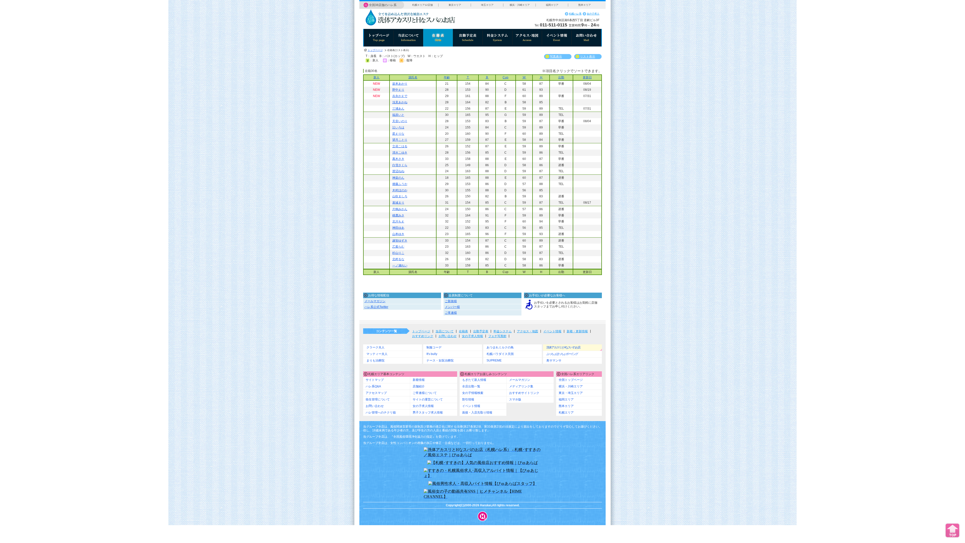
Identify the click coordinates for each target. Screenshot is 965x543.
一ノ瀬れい (399, 265)
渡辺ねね (398, 171)
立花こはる (399, 146)
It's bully (431, 354)
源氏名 (412, 77)
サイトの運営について (428, 399)
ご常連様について (425, 393)
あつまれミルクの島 (500, 347)
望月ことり (399, 140)
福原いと (398, 115)
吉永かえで (399, 96)
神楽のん (398, 177)
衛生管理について (378, 399)
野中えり (398, 90)
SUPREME (494, 360)
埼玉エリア (487, 5)
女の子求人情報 (472, 336)
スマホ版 (515, 399)
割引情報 (468, 399)
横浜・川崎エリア (520, 5)
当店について (445, 331)
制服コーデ (434, 347)
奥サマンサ (553, 360)
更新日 (587, 77)
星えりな (398, 133)
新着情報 (419, 380)
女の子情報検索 (472, 393)
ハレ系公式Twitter (376, 307)
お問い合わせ (448, 336)
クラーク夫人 (375, 347)
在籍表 (463, 331)
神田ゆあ (398, 228)
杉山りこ (398, 253)
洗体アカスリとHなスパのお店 (563, 347)
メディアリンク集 (521, 386)
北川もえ (398, 221)
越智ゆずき (399, 240)
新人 (376, 77)
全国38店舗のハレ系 (383, 5)
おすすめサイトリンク (524, 393)
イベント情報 (552, 331)
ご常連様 (451, 312)
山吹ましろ (399, 196)
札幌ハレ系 (575, 13)
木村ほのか (399, 190)
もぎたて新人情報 (474, 380)
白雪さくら (399, 165)
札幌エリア (566, 412)
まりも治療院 (375, 360)
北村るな (398, 259)
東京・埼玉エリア (571, 393)
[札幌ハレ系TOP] (482, 516)
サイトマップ (375, 380)
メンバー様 (452, 307)
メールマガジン (374, 301)
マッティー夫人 (377, 354)
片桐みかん (399, 209)
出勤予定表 (480, 331)
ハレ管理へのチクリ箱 (381, 412)
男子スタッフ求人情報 (428, 412)
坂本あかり (399, 83)
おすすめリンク (422, 336)
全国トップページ (571, 380)
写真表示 (556, 56)
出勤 (561, 77)
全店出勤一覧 (471, 386)
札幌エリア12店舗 (422, 5)
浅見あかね (399, 102)
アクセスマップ (376, 393)
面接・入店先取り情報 (477, 412)
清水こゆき (399, 152)
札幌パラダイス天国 (500, 354)
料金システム (503, 331)
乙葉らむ (398, 246)
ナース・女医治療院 (440, 360)
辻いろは (398, 127)
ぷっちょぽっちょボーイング (562, 354)
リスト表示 (587, 56)
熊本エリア (584, 5)
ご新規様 (451, 301)
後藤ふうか (399, 184)
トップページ (375, 50)
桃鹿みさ (398, 215)
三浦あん (398, 108)
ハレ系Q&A (373, 386)
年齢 (447, 77)
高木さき (398, 159)
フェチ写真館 (497, 336)
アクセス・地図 (527, 331)
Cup (505, 77)
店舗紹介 (419, 386)
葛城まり (398, 202)
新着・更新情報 (577, 331)
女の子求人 (593, 13)
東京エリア (455, 5)
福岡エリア (552, 5)
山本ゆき (398, 234)
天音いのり (399, 121)
